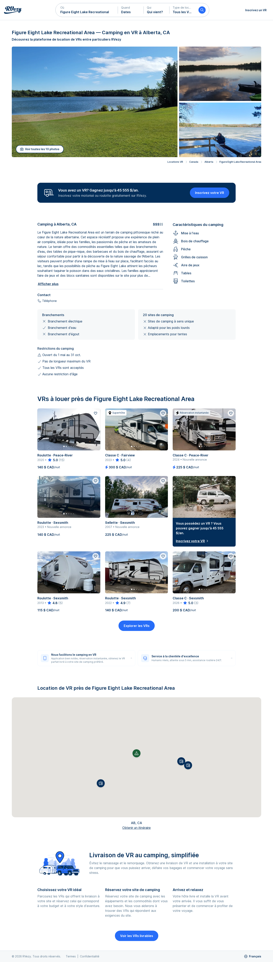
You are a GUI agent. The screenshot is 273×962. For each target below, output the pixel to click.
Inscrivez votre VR (209, 193)
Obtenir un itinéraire (136, 828)
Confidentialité (89, 956)
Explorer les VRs (136, 626)
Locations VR (175, 161)
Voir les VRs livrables (136, 936)
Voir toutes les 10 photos (42, 149)
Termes (71, 956)
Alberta (208, 161)
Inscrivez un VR (256, 10)
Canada (193, 161)
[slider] (52, 460)
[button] (87, 10)
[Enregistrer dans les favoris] (95, 413)
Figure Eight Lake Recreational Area (240, 161)
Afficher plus (48, 284)
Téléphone (49, 300)
